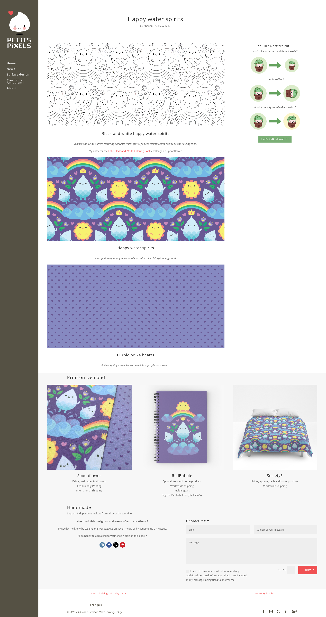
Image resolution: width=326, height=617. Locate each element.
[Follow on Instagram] (102, 545)
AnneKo (148, 25)
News (11, 69)
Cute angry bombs (263, 593)
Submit (308, 570)
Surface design (18, 74)
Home (11, 63)
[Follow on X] (116, 545)
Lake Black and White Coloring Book (129, 151)
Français (96, 605)
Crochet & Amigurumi (15, 81)
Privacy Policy (114, 612)
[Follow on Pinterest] (122, 545)
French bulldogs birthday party (108, 593)
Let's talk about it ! (275, 139)
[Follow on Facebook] (109, 545)
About (11, 88)
